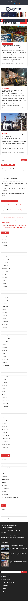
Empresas (4, 133)
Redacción (13, 63)
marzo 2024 (5, 321)
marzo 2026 (5, 251)
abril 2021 (4, 423)
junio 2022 (4, 382)
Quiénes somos (6, 576)
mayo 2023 (4, 350)
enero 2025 (4, 292)
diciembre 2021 (5, 400)
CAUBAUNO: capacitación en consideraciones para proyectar (14, 189)
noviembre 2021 (5, 403)
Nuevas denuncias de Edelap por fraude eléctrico (12, 90)
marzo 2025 (4, 286)
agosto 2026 (5, 236)
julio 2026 (4, 239)
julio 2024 (4, 309)
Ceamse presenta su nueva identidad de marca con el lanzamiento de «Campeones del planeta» (18, 548)
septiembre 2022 (6, 374)
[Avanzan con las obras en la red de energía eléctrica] (14, 122)
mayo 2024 (4, 315)
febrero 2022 (5, 394)
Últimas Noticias (5, 500)
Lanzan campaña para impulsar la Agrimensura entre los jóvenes (18, 561)
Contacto (5, 594)
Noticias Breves (5, 88)
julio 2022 (4, 380)
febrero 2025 (5, 289)
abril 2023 (4, 353)
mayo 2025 (4, 280)
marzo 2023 (4, 356)
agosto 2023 (5, 341)
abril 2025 (4, 283)
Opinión (4, 491)
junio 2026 (4, 242)
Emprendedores (5, 479)
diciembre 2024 (5, 295)
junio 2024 (4, 312)
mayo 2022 (4, 385)
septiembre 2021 (6, 409)
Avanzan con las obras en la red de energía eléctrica (12, 135)
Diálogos (4, 473)
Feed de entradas (6, 512)
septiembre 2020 (6, 444)
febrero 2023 (5, 359)
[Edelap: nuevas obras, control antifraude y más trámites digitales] (14, 34)
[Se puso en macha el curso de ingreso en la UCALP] (5, 555)
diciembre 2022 (5, 365)
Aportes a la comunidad (7, 465)
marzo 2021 (4, 426)
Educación (4, 476)
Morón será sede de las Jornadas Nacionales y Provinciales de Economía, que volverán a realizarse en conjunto (14, 171)
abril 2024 (4, 318)
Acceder (4, 509)
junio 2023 (4, 347)
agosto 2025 (5, 271)
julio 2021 (4, 415)
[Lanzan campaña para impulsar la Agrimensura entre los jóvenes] (5, 563)
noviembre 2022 (6, 368)
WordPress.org (5, 518)
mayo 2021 (4, 420)
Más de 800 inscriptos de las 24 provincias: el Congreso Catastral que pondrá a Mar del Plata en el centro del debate (14, 183)
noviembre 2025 (6, 262)
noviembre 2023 (6, 333)
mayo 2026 (4, 245)
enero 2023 (4, 362)
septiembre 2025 (6, 268)
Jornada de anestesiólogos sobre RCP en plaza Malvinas (13, 194)
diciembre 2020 (5, 435)
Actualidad (4, 459)
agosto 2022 (5, 377)
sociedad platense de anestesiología (10, 497)
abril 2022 (4, 388)
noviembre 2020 (6, 438)
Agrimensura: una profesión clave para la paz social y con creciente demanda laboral (14, 177)
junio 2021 (4, 418)
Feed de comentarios (7, 515)
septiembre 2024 (6, 303)
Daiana (3, 220)
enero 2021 (4, 432)
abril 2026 (4, 248)
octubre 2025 (5, 265)
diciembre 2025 (5, 260)
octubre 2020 (5, 441)
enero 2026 (4, 257)
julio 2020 (4, 450)
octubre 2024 (5, 300)
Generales (4, 485)
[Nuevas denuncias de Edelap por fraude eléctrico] (14, 77)
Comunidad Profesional (7, 44)
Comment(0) (20, 63)
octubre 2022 (5, 371)
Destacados (5, 471)
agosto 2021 (4, 412)
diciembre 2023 (5, 330)
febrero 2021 (5, 429)
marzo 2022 (4, 391)
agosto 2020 (5, 447)
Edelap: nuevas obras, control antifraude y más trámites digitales (12, 46)
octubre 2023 (5, 336)
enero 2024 (4, 327)
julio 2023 (4, 344)
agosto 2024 (5, 306)
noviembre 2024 (6, 298)
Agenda (4, 462)
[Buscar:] (11, 160)
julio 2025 (4, 274)
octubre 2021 (5, 406)
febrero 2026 (5, 254)
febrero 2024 (5, 324)
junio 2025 (4, 277)
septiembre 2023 (6, 339)
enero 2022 (4, 397)
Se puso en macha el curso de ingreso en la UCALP (18, 554)
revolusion (14, 152)
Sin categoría (5, 494)
